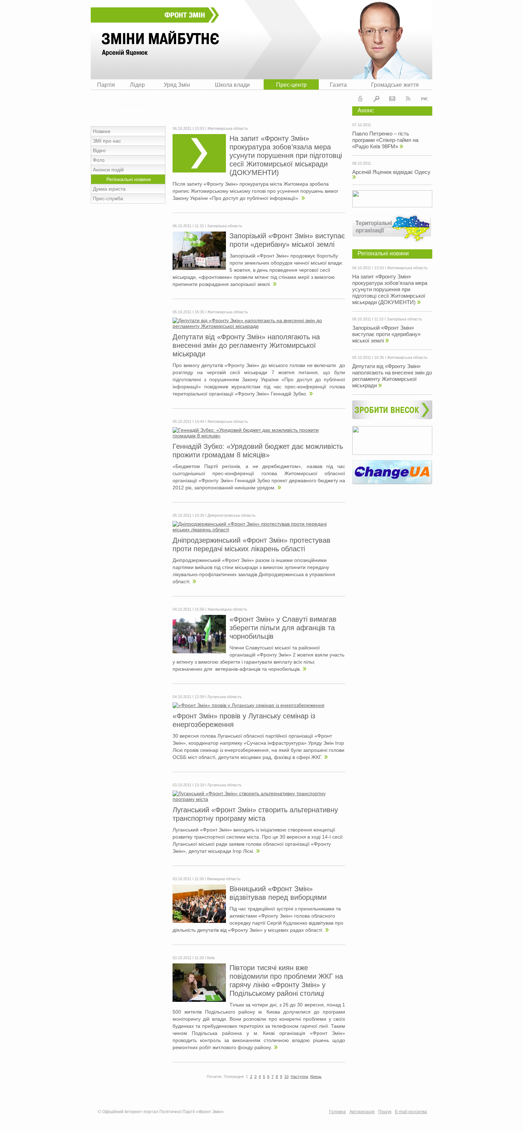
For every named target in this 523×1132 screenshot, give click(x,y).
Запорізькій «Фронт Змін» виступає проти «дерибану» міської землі (386, 334)
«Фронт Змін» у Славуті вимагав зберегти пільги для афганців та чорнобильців (283, 627)
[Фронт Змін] (261, 39)
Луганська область (224, 697)
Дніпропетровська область (231, 515)
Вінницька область (224, 879)
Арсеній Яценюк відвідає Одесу (391, 172)
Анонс (366, 110)
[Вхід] (360, 100)
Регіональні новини (383, 253)
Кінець (316, 1076)
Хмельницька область (227, 609)
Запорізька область (404, 319)
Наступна (299, 1076)
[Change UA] (392, 482)
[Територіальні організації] (392, 242)
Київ (211, 958)
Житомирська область (407, 268)
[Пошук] (376, 100)
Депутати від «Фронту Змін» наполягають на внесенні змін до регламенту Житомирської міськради (392, 375)
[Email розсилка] (392, 100)
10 (286, 1076)
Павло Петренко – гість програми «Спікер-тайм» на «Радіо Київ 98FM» (385, 140)
